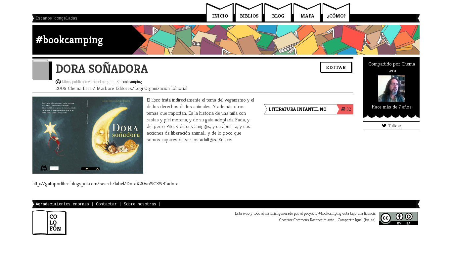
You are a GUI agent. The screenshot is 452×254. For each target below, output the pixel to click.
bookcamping (131, 81)
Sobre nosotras (140, 204)
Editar (336, 67)
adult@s (208, 139)
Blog (278, 16)
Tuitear (393, 125)
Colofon (49, 222)
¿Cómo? (336, 16)
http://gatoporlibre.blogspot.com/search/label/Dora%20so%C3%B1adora (105, 183)
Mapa (307, 16)
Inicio (220, 16)
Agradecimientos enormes (62, 204)
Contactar (106, 204)
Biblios (249, 16)
